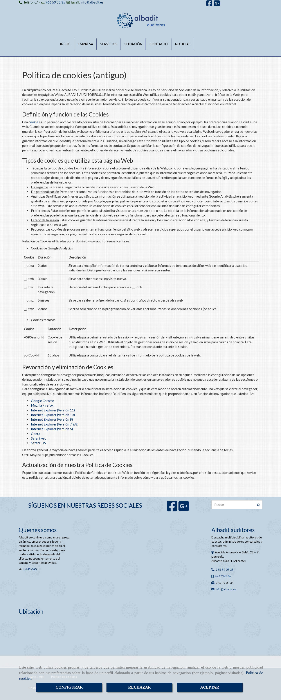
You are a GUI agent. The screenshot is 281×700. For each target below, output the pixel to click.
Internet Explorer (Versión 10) (53, 415)
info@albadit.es (92, 2)
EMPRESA (85, 44)
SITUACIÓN (133, 44)
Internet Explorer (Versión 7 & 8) (54, 424)
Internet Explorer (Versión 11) (53, 410)
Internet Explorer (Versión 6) (52, 429)
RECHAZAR (139, 687)
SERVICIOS (108, 44)
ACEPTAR (209, 687)
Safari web (38, 438)
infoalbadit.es (226, 589)
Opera (35, 434)
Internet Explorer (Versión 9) (52, 419)
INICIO (65, 44)
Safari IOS (38, 443)
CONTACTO (159, 44)
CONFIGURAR (69, 687)
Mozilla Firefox (42, 405)
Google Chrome (42, 401)
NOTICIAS (182, 44)
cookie (33, 122)
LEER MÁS (30, 569)
